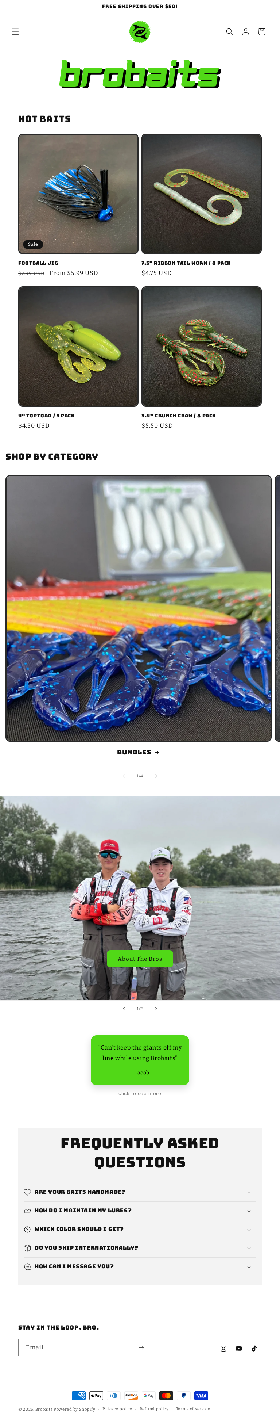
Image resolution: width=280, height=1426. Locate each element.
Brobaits (44, 1409)
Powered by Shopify (75, 1409)
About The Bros (140, 959)
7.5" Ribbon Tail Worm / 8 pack (186, 263)
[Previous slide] (124, 1009)
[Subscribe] (141, 1347)
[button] (15, 32)
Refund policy (154, 1409)
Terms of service (193, 1409)
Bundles (134, 752)
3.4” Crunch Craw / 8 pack (178, 416)
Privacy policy (117, 1409)
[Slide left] (124, 776)
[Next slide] (156, 1009)
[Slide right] (156, 776)
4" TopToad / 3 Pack (46, 416)
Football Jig (38, 263)
